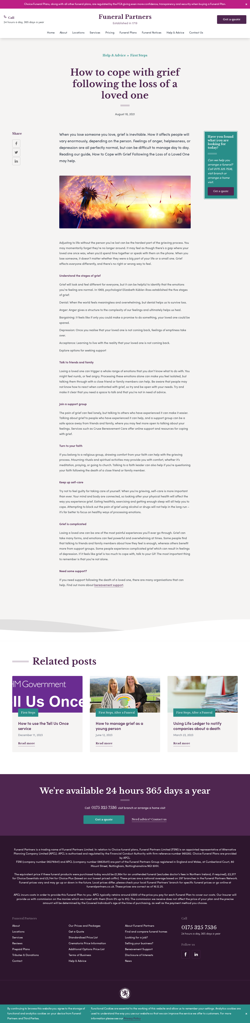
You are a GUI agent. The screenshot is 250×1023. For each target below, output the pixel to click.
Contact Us (196, 32)
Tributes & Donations (25, 955)
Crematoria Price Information (87, 943)
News (128, 961)
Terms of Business (80, 955)
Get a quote (231, 19)
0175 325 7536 (223, 169)
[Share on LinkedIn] (16, 161)
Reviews (17, 943)
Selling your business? (139, 943)
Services (95, 32)
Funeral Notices (151, 32)
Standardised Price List (83, 937)
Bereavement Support (139, 949)
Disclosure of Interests (139, 955)
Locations (78, 32)
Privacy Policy (132, 1018)
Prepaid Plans (21, 949)
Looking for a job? (136, 937)
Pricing (109, 32)
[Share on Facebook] (16, 144)
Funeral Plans (128, 32)
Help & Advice (175, 32)
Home (51, 32)
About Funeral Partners (139, 926)
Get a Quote (76, 931)
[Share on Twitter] (16, 152)
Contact (17, 961)
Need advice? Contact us (149, 819)
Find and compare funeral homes (146, 931)
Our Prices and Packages (84, 926)
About (63, 32)
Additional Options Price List (87, 949)
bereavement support (108, 585)
